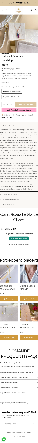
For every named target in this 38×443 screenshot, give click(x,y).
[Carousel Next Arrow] (35, 34)
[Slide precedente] (2, 3)
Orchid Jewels (16, 432)
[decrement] (4, 104)
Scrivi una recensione (19, 238)
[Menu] (2, 10)
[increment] (11, 104)
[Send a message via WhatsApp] (4, 439)
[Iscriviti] (33, 424)
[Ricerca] (6, 10)
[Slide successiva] (36, 3)
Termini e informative (19, 436)
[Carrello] (35, 10)
